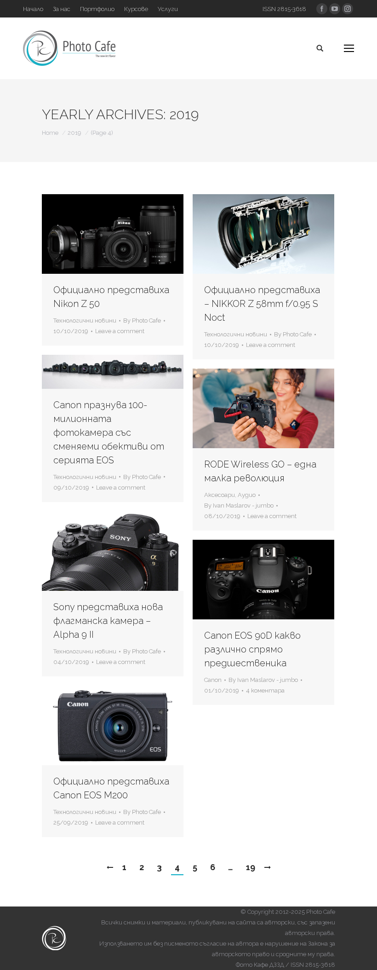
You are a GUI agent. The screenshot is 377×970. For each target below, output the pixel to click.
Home (50, 132)
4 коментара (265, 690)
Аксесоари (219, 494)
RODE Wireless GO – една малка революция (260, 471)
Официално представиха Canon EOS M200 (111, 788)
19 (250, 867)
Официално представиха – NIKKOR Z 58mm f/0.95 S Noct (262, 303)
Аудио (247, 494)
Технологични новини (84, 320)
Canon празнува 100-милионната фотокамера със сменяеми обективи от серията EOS (108, 432)
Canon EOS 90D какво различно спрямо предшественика (252, 649)
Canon (213, 679)
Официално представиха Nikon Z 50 (111, 296)
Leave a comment (119, 331)
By (142, 320)
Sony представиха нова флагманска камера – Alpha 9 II (108, 620)
